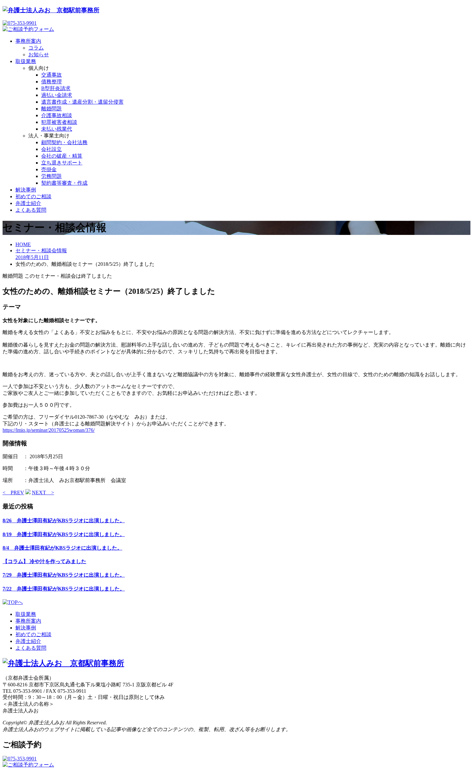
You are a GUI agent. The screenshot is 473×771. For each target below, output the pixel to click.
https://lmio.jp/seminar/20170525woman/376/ (49, 430)
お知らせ (38, 54)
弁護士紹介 (28, 203)
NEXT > (43, 492)
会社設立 (51, 149)
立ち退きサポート (61, 162)
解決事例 (25, 189)
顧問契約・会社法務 (64, 142)
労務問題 (51, 176)
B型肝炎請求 (55, 88)
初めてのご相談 (33, 196)
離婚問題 (51, 108)
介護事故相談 (56, 115)
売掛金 (49, 169)
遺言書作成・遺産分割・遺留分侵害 (82, 102)
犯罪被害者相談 (59, 122)
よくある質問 (30, 210)
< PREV (13, 492)
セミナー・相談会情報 (41, 250)
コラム (36, 48)
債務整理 (51, 81)
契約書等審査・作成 (64, 183)
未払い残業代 (56, 129)
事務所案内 (28, 41)
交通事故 (51, 75)
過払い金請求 (56, 95)
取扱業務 (25, 61)
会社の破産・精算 (61, 156)
